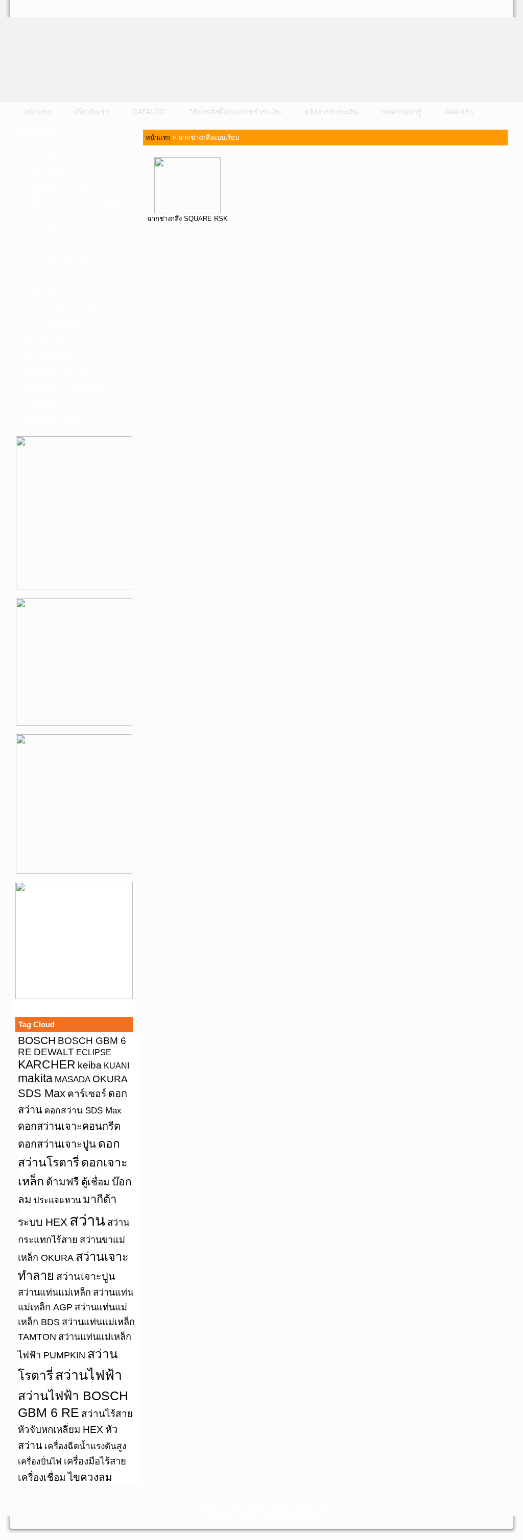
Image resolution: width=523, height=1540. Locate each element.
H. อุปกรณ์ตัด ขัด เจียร (55, 263)
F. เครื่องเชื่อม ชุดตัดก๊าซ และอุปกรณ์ (77, 232)
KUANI (116, 1065)
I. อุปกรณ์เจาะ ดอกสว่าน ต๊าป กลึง (73, 279)
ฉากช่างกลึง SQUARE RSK (187, 218)
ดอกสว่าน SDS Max (83, 1110)
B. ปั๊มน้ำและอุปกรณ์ (52, 168)
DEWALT (54, 1052)
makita (35, 1078)
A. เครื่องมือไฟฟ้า (47, 152)
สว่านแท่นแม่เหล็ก (54, 1292)
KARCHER (47, 1064)
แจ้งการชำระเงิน (331, 112)
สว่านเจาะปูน (85, 1276)
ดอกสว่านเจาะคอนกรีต (69, 1126)
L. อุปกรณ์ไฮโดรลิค (51, 326)
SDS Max (41, 1093)
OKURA (110, 1078)
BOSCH (37, 1040)
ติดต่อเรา (459, 112)
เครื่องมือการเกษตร (50, 342)
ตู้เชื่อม (95, 1182)
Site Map (313, 1506)
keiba (90, 1065)
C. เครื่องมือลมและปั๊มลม (59, 184)
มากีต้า (99, 1199)
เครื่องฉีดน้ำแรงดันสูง (85, 1446)
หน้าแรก (38, 112)
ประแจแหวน (57, 1200)
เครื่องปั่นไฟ (40, 1462)
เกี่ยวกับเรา (92, 112)
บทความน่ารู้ (401, 112)
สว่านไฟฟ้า (88, 1375)
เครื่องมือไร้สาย (95, 1461)
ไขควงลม (90, 1477)
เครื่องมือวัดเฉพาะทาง (54, 374)
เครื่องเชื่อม (42, 1477)
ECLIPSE (93, 1052)
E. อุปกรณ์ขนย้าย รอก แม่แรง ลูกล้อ (76, 216)
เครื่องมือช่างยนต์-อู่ (50, 358)
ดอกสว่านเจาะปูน (57, 1144)
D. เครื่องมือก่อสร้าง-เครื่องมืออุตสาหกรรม (77, 200)
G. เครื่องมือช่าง (45, 247)
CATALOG (148, 112)
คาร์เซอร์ (86, 1093)
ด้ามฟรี (62, 1181)
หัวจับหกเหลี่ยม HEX (60, 1429)
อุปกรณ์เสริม (39, 406)
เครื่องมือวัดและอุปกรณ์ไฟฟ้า (65, 390)
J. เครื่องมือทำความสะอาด (61, 295)
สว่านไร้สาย (107, 1413)
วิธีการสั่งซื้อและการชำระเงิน (235, 112)
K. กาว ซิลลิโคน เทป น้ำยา (62, 311)
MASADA (72, 1079)
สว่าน (87, 1220)
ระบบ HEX (42, 1222)
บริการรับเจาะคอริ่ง (50, 421)
